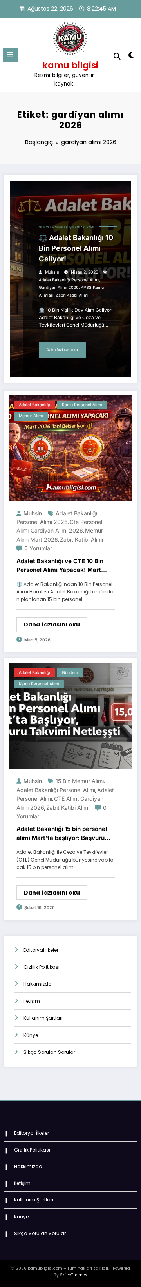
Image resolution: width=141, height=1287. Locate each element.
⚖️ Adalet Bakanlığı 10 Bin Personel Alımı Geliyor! (76, 248)
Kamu (91, 227)
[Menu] (10, 55)
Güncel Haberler (53, 227)
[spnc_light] (131, 57)
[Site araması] (117, 56)
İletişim (32, 1001)
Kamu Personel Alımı (82, 404)
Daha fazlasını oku (62, 349)
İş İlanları (77, 227)
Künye (31, 1035)
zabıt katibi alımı (72, 295)
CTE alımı (66, 798)
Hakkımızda (38, 983)
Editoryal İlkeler (41, 950)
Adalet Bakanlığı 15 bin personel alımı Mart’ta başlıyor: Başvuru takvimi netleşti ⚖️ (61, 833)
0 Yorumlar (38, 548)
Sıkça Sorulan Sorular (49, 1052)
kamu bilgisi (70, 65)
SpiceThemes (73, 1275)
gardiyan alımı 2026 (59, 287)
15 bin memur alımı (80, 781)
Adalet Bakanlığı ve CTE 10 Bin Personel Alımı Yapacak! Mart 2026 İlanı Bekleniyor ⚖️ (59, 566)
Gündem (70, 672)
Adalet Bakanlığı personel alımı (69, 280)
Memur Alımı (31, 415)
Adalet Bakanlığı (34, 404)
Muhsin (52, 272)
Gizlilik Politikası (42, 967)
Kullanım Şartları (43, 1018)
